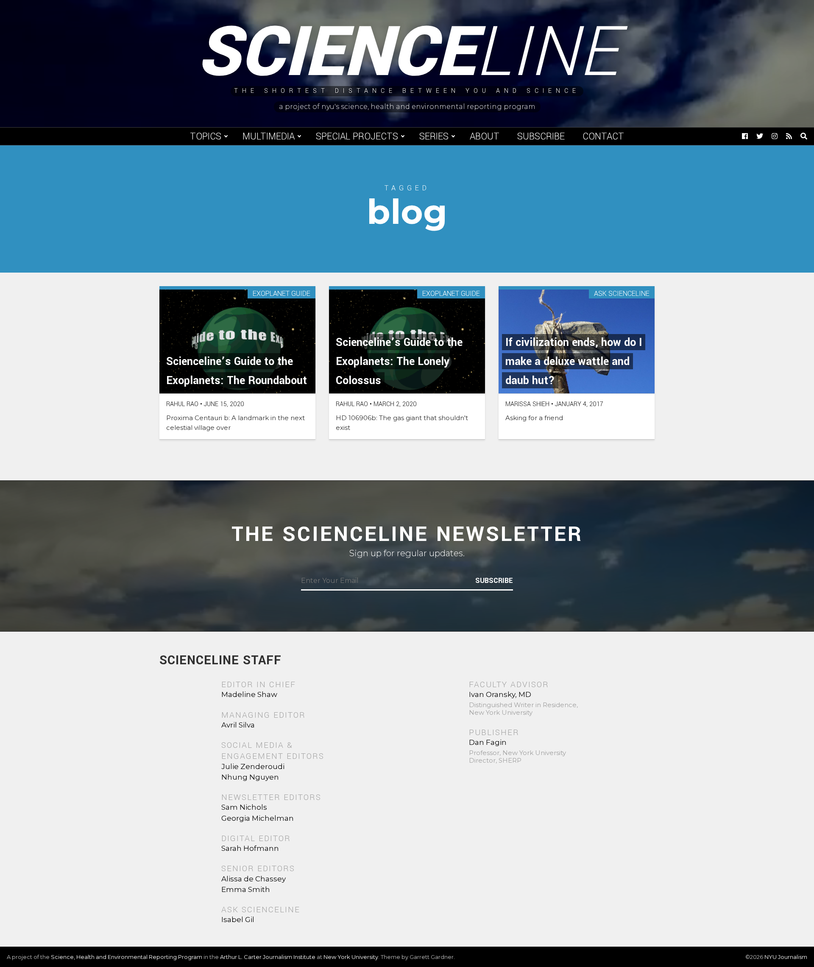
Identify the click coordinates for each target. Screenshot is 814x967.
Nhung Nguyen (250, 777)
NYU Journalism (785, 956)
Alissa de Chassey (253, 879)
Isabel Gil (237, 919)
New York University (350, 956)
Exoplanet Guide (281, 294)
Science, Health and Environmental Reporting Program (126, 956)
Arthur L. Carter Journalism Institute (267, 956)
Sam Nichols (244, 807)
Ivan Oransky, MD (500, 694)
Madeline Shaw (249, 694)
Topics (205, 136)
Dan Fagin (488, 742)
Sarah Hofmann (250, 848)
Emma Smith (245, 889)
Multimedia (269, 136)
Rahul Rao (182, 404)
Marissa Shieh (527, 404)
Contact (603, 136)
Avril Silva (238, 725)
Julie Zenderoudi (252, 766)
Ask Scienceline (622, 294)
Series (434, 136)
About (484, 136)
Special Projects (357, 136)
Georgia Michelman (257, 818)
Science (407, 53)
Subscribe (541, 136)
